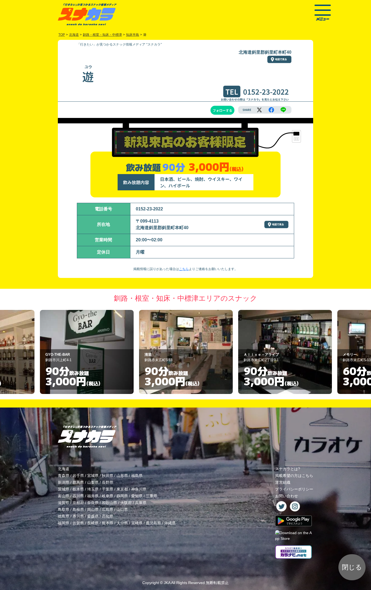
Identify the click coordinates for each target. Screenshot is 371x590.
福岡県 (63, 523)
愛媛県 (93, 516)
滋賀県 (63, 503)
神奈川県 (138, 489)
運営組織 (282, 482)
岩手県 (78, 475)
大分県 (122, 523)
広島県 (107, 509)
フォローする (222, 110)
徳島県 (63, 516)
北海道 (63, 469)
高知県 (107, 516)
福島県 (137, 475)
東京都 (122, 489)
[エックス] (259, 110)
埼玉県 (93, 489)
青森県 (63, 475)
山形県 (122, 475)
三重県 (151, 496)
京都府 (78, 503)
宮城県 (93, 475)
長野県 (107, 482)
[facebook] (271, 110)
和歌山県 (109, 503)
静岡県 (122, 496)
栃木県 (78, 489)
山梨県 (93, 482)
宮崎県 (137, 523)
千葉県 (107, 489)
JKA (167, 583)
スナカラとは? (287, 469)
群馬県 (78, 482)
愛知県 (137, 496)
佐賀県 (78, 523)
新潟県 (63, 482)
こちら (184, 269)
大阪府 (126, 503)
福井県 (93, 496)
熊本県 (107, 523)
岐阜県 (107, 496)
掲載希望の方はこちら (294, 475)
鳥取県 (63, 509)
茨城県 (63, 489)
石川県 (78, 496)
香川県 (78, 516)
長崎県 (93, 523)
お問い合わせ (286, 496)
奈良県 (93, 503)
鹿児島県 (153, 523)
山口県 (122, 509)
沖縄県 (170, 523)
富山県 (63, 496)
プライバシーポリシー (294, 489)
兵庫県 (140, 503)
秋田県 (107, 475)
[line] (283, 110)
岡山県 (93, 509)
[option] (87, 352)
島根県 (78, 509)
